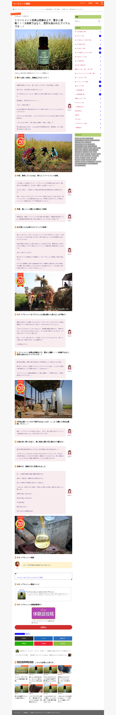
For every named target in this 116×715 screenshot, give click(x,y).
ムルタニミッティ (93, 150)
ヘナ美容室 (79, 107)
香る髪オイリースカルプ (81, 163)
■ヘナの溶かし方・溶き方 (83, 40)
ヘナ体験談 (78, 150)
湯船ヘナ (82, 157)
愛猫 (81, 155)
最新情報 (90, 3)
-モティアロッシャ (20, 634)
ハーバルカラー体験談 (80, 144)
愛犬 (77, 155)
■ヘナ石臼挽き (80, 31)
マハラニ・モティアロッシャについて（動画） (30, 577)
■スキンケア (79, 86)
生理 (88, 157)
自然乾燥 (89, 159)
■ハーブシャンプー (81, 81)
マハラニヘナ (82, 3)
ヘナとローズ (78, 148)
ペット (85, 150)
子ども (77, 119)
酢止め (77, 161)
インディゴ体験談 (79, 142)
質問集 (96, 3)
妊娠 (98, 154)
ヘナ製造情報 (80, 94)
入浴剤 (77, 154)
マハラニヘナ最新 (21, 3)
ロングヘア (78, 152)
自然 (77, 115)
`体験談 (82, 138)
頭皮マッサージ (90, 161)
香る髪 (98, 161)
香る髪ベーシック (92, 163)
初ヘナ (87, 154)
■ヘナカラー (79, 36)
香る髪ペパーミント (80, 165)
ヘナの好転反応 (88, 148)
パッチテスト (91, 144)
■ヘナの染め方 (80, 44)
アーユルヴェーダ (81, 123)
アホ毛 (87, 140)
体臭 (94, 152)
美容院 (83, 159)
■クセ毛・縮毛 (80, 65)
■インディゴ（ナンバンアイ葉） (85, 73)
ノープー (88, 142)
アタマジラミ (89, 138)
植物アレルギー (80, 98)
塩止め (93, 154)
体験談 (28, 634)
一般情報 (78, 127)
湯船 (77, 157)
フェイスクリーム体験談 (81, 146)
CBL (77, 138)
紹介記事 (78, 111)
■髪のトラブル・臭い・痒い (83, 69)
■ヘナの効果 (79, 61)
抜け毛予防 (88, 155)
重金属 (83, 161)
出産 (82, 154)
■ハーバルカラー (80, 77)
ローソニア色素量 (87, 152)
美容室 (77, 159)
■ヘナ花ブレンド (80, 56)
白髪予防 (93, 157)
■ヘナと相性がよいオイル (83, 52)
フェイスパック (92, 146)
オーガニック (79, 102)
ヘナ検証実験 (79, 90)
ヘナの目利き (96, 148)
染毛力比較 (95, 155)
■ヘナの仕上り (80, 48)
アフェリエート (79, 140)
